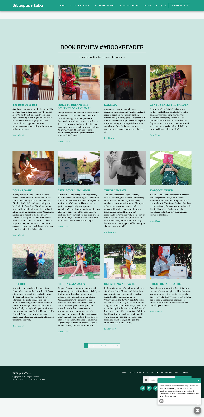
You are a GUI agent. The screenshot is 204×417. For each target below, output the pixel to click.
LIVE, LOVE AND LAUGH (74, 190)
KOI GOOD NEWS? (161, 190)
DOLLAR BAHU (22, 190)
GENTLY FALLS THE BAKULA (169, 105)
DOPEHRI (18, 284)
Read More (17, 135)
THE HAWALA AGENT (72, 284)
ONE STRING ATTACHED (120, 284)
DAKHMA (110, 105)
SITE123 (24, 379)
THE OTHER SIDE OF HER (166, 284)
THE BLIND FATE (115, 190)
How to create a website (37, 379)
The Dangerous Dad (24, 105)
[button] (80, 5)
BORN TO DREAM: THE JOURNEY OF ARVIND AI (74, 106)
